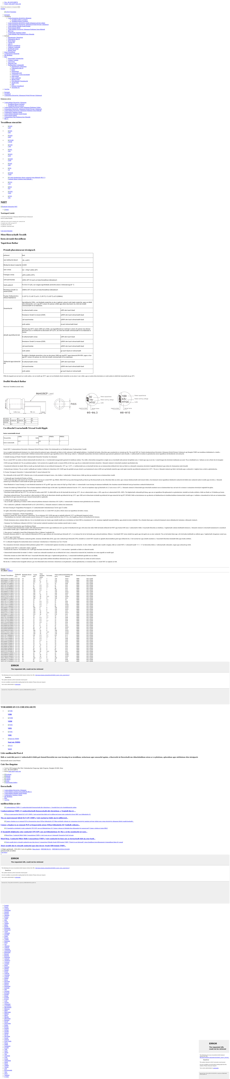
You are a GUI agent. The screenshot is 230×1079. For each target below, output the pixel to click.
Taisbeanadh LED (17, 73)
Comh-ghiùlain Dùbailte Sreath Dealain (19, 26)
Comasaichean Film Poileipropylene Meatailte (17, 117)
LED (9, 128)
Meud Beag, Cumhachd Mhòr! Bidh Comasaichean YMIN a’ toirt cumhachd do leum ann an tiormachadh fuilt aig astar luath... (48, 839)
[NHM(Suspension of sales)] (13, 738)
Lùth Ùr (10, 44)
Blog (5, 57)
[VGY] (10, 745)
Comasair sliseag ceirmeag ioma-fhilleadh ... (20, 179)
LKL (9, 151)
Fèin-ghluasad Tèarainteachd (20, 81)
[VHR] (10, 711)
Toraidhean (7, 94)
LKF (9, 165)
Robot (13, 70)
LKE (9, 132)
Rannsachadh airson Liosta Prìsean (10, 760)
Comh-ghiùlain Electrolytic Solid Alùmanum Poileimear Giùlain (22, 107)
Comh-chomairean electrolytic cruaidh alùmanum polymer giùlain (26, 23)
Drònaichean (15, 71)
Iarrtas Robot (11, 40)
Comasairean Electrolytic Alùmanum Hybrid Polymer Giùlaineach (23, 95)
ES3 (9, 188)
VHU (10, 735)
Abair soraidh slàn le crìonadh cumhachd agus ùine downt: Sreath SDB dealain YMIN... (33, 846)
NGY (8, 569)
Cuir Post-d (4, 852)
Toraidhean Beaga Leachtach (20, 21)
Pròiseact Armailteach (14, 45)
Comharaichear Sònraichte (11, 53)
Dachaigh (7, 15)
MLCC (6, 118)
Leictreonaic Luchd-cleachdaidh (21, 74)
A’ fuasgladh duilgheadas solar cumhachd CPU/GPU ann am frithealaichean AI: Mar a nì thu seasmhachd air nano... (44, 832)
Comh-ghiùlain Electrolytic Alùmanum (15, 102)
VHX (9, 193)
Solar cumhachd (16, 78)
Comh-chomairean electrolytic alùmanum (19, 18)
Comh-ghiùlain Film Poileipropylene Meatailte (21, 34)
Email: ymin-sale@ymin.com (12, 4)
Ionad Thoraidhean (9, 52)
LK (9, 170)
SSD (13, 84)
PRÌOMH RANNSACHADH (61, 849)
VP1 (9, 198)
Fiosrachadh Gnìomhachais (15, 58)
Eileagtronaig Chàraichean (15, 37)
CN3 (9, 184)
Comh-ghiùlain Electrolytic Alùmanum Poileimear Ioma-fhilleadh (26, 29)
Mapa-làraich (36, 849)
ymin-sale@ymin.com (14, 771)
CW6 (9, 146)
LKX (9, 156)
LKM (9, 160)
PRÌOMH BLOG (46, 849)
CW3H (10, 142)
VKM (9, 174)
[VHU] (10, 731)
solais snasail (15, 76)
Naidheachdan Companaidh (16, 65)
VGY (10, 749)
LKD (9, 137)
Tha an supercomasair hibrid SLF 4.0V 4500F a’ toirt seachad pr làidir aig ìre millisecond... (34, 818)
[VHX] (10, 725)
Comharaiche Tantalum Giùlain (17, 32)
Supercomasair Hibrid (14, 28)
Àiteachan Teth (12, 63)
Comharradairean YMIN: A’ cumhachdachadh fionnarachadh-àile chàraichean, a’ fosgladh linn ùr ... (38, 811)
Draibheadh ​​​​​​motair (13, 49)
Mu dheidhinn (8, 55)
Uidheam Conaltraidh (14, 47)
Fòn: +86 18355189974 (11, 2)
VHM (10, 721)
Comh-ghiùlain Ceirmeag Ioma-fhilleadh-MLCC (18, 791)
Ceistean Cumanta (13, 60)
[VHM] (10, 718)
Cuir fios (6, 89)
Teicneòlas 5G (16, 87)
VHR (10, 714)
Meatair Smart (12, 50)
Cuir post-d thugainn (6, 231)
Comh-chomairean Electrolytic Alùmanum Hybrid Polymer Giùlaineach (28, 24)
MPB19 (10, 570)
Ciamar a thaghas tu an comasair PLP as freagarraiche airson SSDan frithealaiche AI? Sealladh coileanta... (40, 825)
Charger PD (11, 42)
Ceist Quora (11, 61)
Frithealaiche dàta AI (14, 39)
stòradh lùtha (15, 82)
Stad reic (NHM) (14, 742)
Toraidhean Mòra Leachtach (19, 19)
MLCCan (10, 31)
